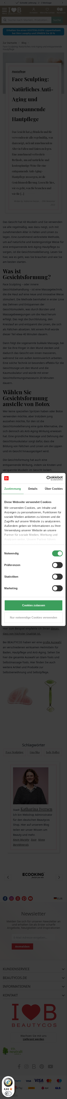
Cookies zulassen (33, 605)
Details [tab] (32, 488)
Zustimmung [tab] (12, 488)
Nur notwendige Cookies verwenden (33, 617)
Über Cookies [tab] (54, 488)
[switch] (57, 565)
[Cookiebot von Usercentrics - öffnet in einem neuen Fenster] (47, 478)
